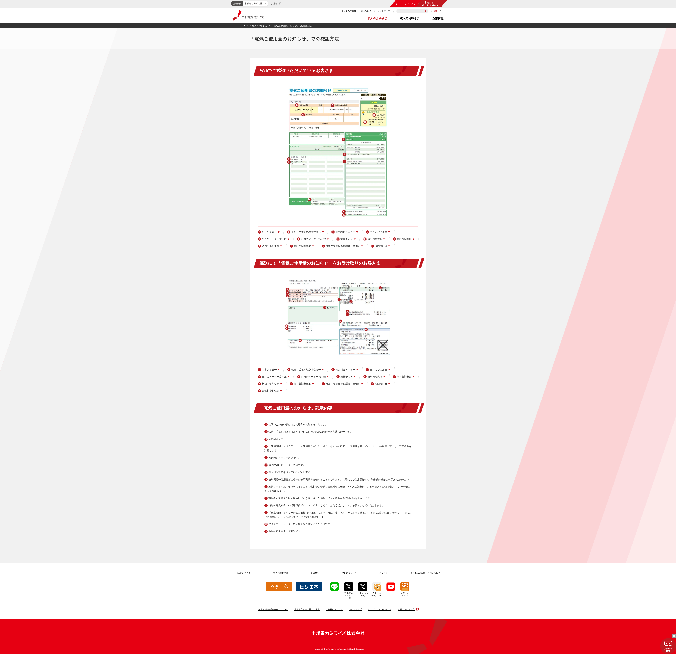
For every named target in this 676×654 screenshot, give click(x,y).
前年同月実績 (373, 239)
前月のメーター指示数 (312, 239)
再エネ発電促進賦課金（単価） (341, 246)
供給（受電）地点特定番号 (304, 232)
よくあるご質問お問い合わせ (425, 573)
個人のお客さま (377, 18)
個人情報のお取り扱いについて (273, 609)
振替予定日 (345, 239)
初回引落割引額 (269, 246)
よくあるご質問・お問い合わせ (356, 11)
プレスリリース (349, 573)
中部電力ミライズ (248, 15)
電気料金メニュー (343, 232)
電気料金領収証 (269, 390)
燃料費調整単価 (301, 246)
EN (440, 11)
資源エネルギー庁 (406, 609)
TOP (246, 25)
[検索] (425, 11)
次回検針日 (379, 246)
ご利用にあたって (334, 609)
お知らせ (383, 573)
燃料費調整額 (403, 239)
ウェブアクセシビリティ (379, 609)
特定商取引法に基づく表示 (307, 609)
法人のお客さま (410, 18)
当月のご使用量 (377, 232)
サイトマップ (383, 11)
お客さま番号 (268, 232)
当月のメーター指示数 (273, 239)
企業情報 (438, 18)
